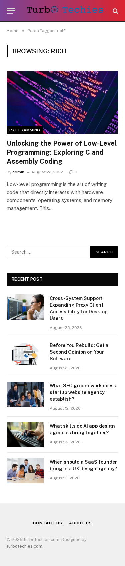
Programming (24, 130)
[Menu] (11, 10)
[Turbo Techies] (65, 11)
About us (80, 523)
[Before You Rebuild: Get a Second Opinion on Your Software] (25, 354)
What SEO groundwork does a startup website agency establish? (84, 392)
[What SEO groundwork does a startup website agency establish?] (25, 394)
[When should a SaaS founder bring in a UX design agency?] (25, 470)
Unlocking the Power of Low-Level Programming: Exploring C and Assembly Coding (62, 152)
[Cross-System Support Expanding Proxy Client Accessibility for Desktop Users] (25, 307)
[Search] (114, 10)
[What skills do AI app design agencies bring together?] (25, 434)
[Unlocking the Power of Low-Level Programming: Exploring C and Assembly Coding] (62, 102)
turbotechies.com (24, 546)
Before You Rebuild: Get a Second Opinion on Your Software (79, 352)
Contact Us (47, 523)
